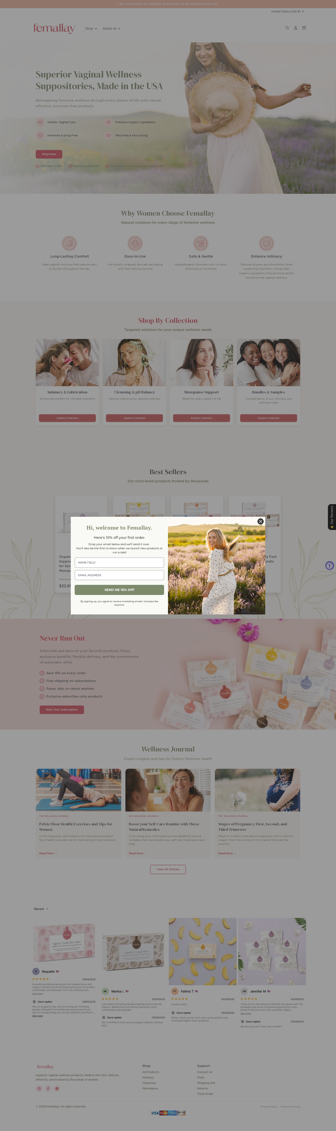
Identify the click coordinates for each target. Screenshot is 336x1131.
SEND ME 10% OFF (119, 590)
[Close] (260, 521)
